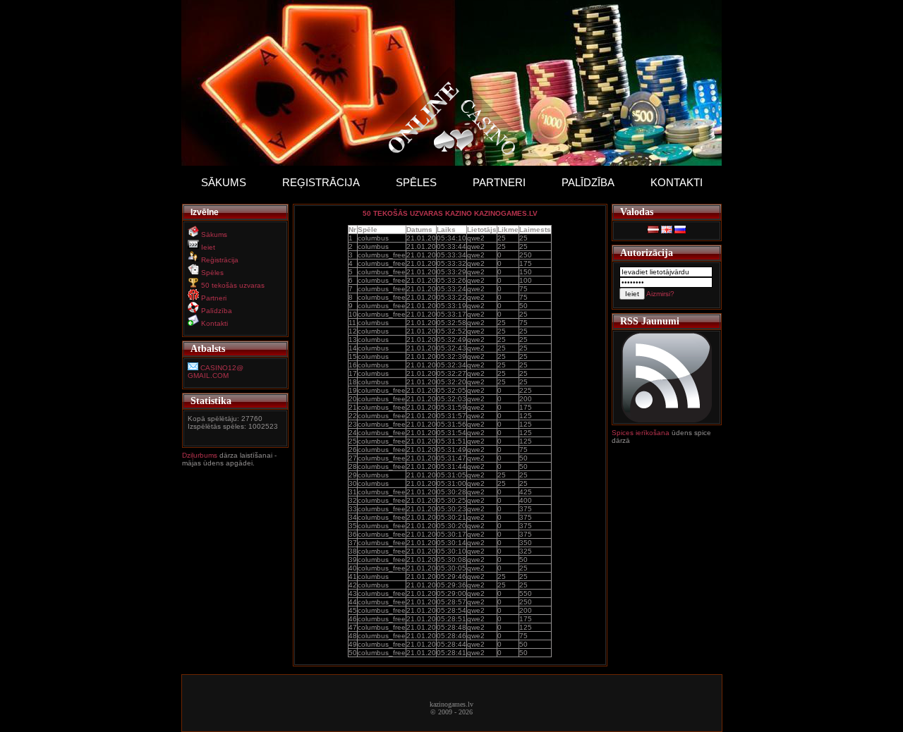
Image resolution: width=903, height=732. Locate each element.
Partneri (499, 182)
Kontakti (676, 182)
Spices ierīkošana (640, 433)
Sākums (223, 182)
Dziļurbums (200, 455)
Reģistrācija (321, 182)
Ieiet (208, 247)
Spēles (416, 182)
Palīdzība (588, 182)
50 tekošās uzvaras (233, 285)
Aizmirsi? (660, 294)
